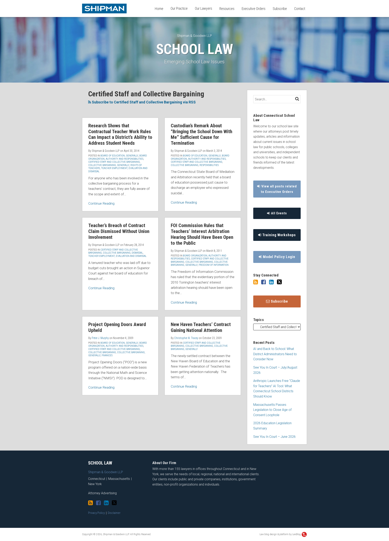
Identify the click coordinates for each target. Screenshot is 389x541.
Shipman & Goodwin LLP (194, 36)
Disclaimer (114, 513)
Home (159, 8)
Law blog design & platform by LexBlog (280, 534)
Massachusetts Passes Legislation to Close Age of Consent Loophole (272, 410)
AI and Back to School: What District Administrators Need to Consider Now (275, 354)
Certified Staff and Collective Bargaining (114, 161)
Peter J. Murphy (100, 338)
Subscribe (280, 8)
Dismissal (137, 252)
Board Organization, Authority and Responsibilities (117, 157)
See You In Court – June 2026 (274, 437)
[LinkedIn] (271, 282)
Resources (226, 8)
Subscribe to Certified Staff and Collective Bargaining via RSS (143, 102)
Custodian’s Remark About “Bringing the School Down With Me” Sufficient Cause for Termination (201, 134)
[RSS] (255, 282)
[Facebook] (263, 282)
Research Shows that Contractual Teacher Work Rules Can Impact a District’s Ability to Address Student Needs (120, 134)
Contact (299, 8)
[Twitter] (279, 282)
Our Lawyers (203, 8)
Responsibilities (209, 165)
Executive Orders (253, 8)
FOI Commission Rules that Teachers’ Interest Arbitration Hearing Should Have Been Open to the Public (202, 234)
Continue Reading (101, 203)
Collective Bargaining (184, 165)
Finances (107, 355)
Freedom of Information (214, 264)
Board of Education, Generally (119, 155)
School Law (194, 49)
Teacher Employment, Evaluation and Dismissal (117, 255)
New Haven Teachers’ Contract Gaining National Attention (201, 327)
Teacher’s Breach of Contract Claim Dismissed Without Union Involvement (118, 231)
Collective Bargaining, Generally (108, 165)
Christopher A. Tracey (186, 338)
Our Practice (179, 8)
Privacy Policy (96, 513)
